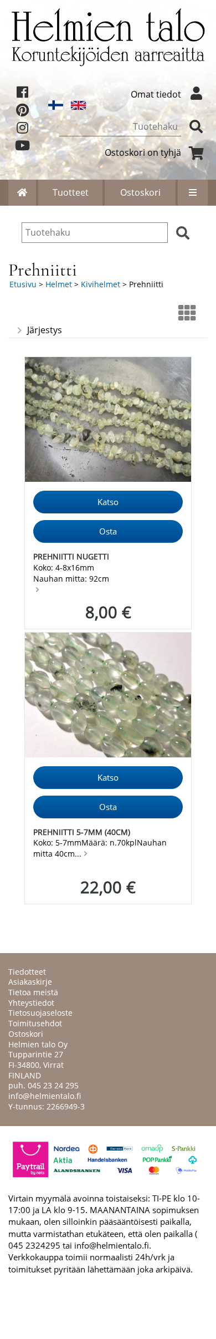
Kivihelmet (100, 284)
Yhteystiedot (31, 1002)
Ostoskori (140, 192)
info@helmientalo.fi (44, 1096)
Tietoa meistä (33, 992)
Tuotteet (71, 192)
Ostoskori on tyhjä (143, 152)
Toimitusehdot (35, 1023)
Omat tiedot (156, 94)
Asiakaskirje (30, 981)
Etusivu (23, 284)
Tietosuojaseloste (40, 1012)
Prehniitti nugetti (71, 556)
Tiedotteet (27, 971)
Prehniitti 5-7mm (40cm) (81, 832)
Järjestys (44, 330)
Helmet (58, 284)
